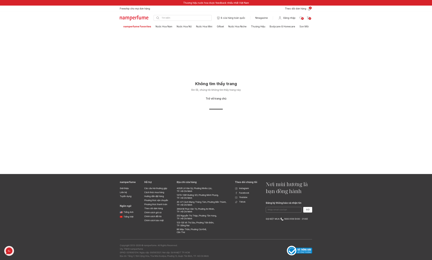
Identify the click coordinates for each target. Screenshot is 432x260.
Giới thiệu (124, 188)
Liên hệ (123, 192)
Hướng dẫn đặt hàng (154, 196)
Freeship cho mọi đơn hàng (135, 8)
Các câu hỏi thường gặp (155, 188)
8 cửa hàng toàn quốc (233, 17)
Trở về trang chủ (216, 98)
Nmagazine (261, 17)
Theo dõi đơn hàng (153, 208)
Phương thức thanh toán (155, 204)
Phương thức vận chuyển (156, 200)
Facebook (244, 193)
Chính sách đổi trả (152, 216)
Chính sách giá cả (152, 212)
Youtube (243, 197)
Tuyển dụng (125, 196)
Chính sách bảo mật (154, 220)
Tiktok (242, 202)
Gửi (307, 209)
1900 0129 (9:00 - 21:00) (296, 219)
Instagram (244, 188)
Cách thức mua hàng (154, 192)
